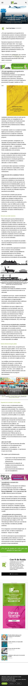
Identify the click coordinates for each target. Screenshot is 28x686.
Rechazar (12, 683)
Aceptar (4, 683)
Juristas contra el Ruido (14, 397)
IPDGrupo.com (18, 56)
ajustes (14, 680)
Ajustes (18, 683)
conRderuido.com (16, 54)
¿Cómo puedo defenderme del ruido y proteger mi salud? (15, 396)
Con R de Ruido (10, 28)
